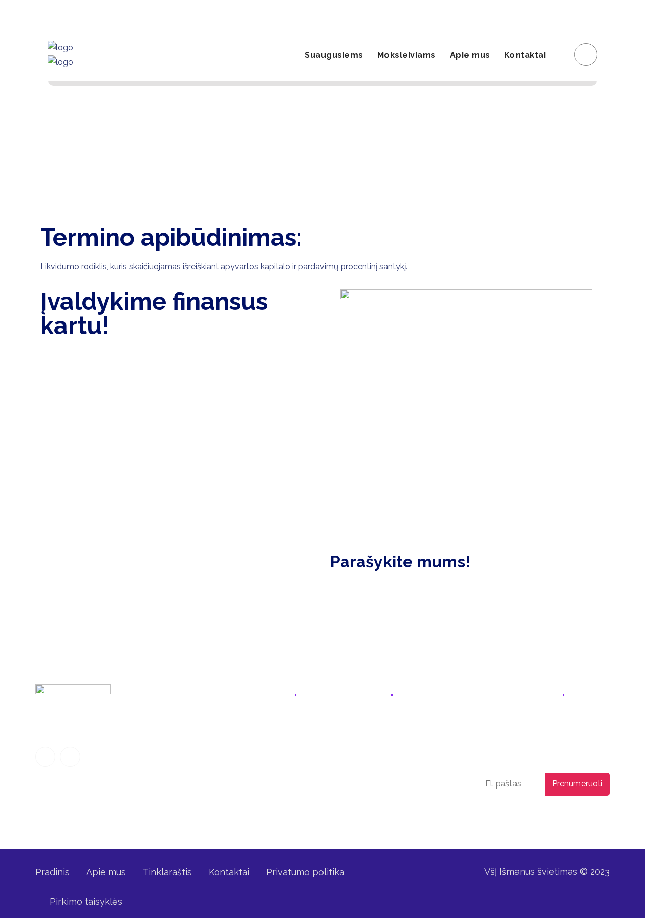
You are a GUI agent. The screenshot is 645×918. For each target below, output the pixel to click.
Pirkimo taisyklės (86, 901)
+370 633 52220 (368, 728)
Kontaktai (525, 55)
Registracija (487, 15)
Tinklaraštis (167, 872)
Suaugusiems (334, 55)
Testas (244, 804)
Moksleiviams (406, 55)
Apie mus (470, 55)
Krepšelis (583, 15)
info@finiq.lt (66, 15)
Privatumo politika (532, 817)
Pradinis (52, 872)
